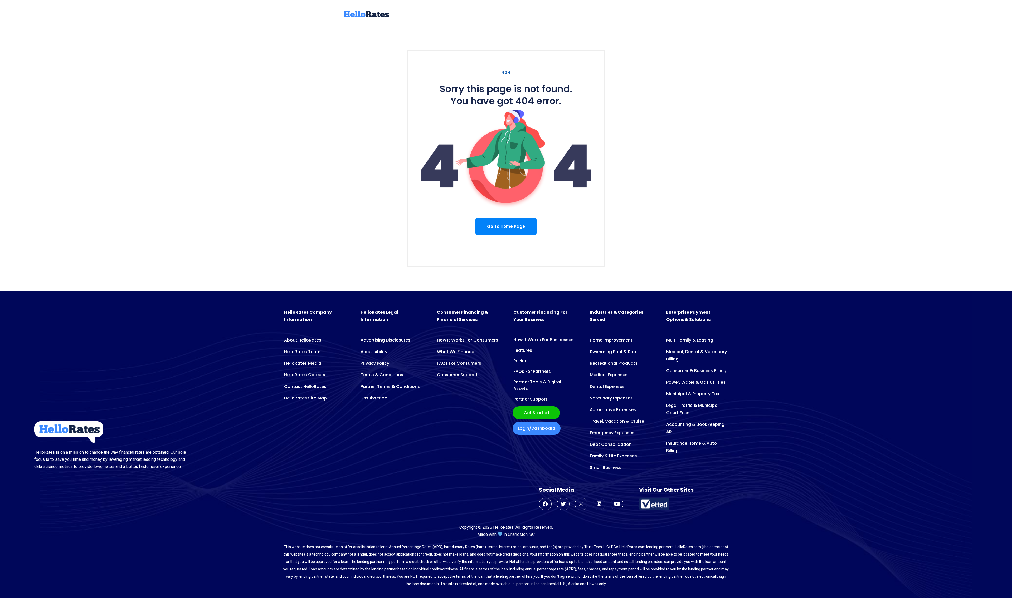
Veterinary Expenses (611, 398)
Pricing (520, 361)
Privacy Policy (375, 363)
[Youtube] (617, 504)
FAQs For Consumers (459, 363)
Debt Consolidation (611, 444)
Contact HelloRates (305, 386)
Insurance (547, 15)
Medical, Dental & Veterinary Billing (696, 355)
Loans (443, 15)
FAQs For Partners (532, 371)
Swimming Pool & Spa (613, 352)
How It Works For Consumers (467, 340)
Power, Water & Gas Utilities (696, 382)
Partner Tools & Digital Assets (537, 385)
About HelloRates (302, 340)
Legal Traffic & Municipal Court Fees (692, 409)
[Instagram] (581, 504)
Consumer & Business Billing (696, 371)
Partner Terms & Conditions (390, 386)
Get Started (536, 413)
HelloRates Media (302, 363)
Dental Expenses (607, 386)
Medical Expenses (608, 375)
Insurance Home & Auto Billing (691, 447)
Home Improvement (611, 340)
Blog (624, 15)
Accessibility (374, 352)
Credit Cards (471, 15)
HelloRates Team (302, 352)
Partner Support (530, 399)
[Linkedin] (599, 504)
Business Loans (511, 15)
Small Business (605, 467)
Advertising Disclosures (385, 340)
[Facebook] (545, 504)
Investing (602, 15)
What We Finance (455, 352)
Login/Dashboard (536, 428)
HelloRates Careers (304, 375)
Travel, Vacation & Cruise (617, 421)
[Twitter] (563, 504)
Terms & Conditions (382, 375)
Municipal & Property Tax (692, 394)
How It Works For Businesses (543, 340)
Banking (575, 15)
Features (522, 350)
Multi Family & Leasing (689, 340)
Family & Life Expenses (613, 456)
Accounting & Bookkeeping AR (695, 428)
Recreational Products (614, 363)
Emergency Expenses (612, 433)
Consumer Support (457, 375)
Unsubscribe (374, 398)
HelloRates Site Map (305, 398)
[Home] (366, 16)
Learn (642, 15)
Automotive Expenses (613, 410)
